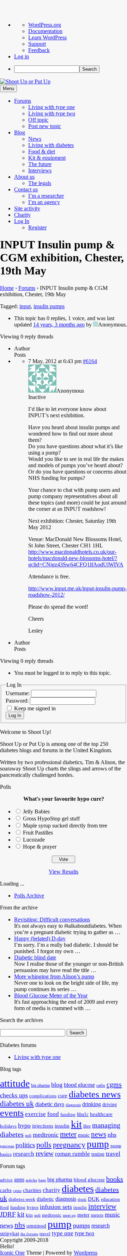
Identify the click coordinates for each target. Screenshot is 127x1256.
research (23, 1153)
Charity (22, 215)
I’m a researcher (46, 196)
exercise (35, 1114)
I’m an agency (44, 202)
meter (68, 1134)
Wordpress (85, 1253)
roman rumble (72, 1153)
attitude (15, 1083)
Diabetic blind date (35, 957)
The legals (39, 183)
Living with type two (51, 113)
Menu (8, 88)
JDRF (8, 1214)
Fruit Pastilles (38, 833)
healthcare (101, 1114)
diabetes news (95, 1094)
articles (31, 1180)
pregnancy (69, 1144)
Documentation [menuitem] (45, 31)
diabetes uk (17, 1104)
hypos (32, 1207)
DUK (93, 1199)
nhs (112, 1134)
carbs (100, 1085)
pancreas (7, 1146)
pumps (81, 1225)
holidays (8, 1126)
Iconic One (12, 1253)
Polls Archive (29, 896)
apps (19, 1179)
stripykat (9, 1233)
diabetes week (21, 1199)
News (34, 139)
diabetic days (49, 1104)
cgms (114, 1084)
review (45, 1153)
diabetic (45, 1199)
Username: (18, 693)
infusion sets (56, 1206)
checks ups (14, 1095)
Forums (22, 101)
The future (40, 164)
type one (62, 1233)
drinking (91, 1104)
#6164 (90, 361)
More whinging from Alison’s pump (54, 976)
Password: (18, 701)
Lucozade (34, 840)
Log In (21, 221)
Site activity (27, 208)
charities (32, 1190)
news (98, 1134)
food (53, 1114)
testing (97, 1154)
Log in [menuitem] (21, 56)
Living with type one (51, 107)
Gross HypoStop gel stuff (51, 819)
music (84, 1135)
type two (84, 1233)
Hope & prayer (39, 847)
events (12, 1113)
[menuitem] (70, 69)
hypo (24, 1125)
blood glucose (79, 1085)
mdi (28, 1135)
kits (29, 1215)
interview (102, 1206)
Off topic (38, 120)
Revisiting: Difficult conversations (52, 919)
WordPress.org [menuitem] (44, 25)
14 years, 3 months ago (59, 325)
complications (42, 1095)
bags (42, 1180)
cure (62, 1095)
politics (25, 1145)
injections (42, 1126)
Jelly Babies (36, 811)
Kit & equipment (47, 158)
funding (67, 1114)
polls (44, 1144)
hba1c (83, 1114)
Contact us (26, 189)
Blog (19, 132)
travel (113, 1153)
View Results (63, 872)
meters (97, 1215)
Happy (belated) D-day (40, 938)
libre (87, 1126)
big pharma (40, 1085)
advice (6, 1180)
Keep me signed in (35, 708)
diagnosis (73, 1105)
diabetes (78, 1188)
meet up (69, 1215)
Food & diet (41, 151)
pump (98, 1144)
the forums (29, 1234)
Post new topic (44, 126)
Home (7, 288)
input (25, 306)
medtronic (46, 1134)
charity (51, 1190)
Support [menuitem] (37, 44)
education (110, 1199)
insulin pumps (49, 306)
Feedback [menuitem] (39, 50)
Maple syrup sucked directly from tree (65, 826)
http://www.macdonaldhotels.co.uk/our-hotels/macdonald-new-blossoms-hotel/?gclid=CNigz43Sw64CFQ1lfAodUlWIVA (75, 558)
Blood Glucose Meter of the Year (50, 995)
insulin (62, 1126)
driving (109, 1104)
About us (24, 177)
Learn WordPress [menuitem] (47, 37)
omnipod (36, 1226)
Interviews (40, 170)
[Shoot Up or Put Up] (25, 81)
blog (56, 1084)
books (114, 1179)
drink (82, 1199)
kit (76, 1124)
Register (37, 227)
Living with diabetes (51, 145)
